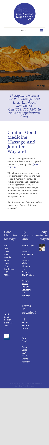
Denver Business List (8, 322)
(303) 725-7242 (26, 109)
